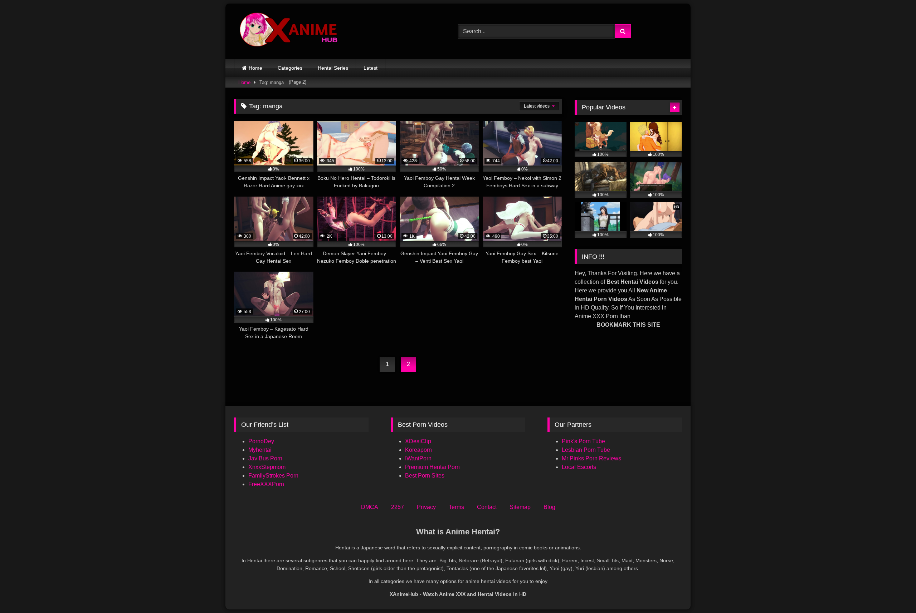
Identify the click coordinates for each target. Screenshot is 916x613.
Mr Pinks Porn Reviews (592, 458)
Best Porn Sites (424, 476)
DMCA (369, 507)
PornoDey (261, 441)
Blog (549, 507)
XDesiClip (418, 441)
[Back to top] (894, 592)
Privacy (426, 507)
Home (255, 68)
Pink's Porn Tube (583, 441)
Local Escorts (579, 467)
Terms (456, 507)
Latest (370, 68)
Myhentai (260, 450)
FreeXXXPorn (266, 484)
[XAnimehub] (289, 31)
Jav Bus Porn (265, 458)
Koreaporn (418, 450)
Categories (290, 68)
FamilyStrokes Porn (273, 476)
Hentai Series (333, 68)
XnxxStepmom (267, 467)
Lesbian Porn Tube (586, 450)
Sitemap (520, 507)
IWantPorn (418, 458)
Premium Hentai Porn (432, 467)
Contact (487, 507)
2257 (397, 507)
